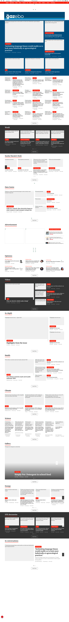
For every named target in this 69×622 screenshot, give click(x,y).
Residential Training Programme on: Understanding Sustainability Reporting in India (56, 238)
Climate (24, 2)
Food (48, 2)
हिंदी (3, 0)
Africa (30, 2)
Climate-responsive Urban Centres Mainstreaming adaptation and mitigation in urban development (56, 243)
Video (40, 2)
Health (7, 2)
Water (16, 2)
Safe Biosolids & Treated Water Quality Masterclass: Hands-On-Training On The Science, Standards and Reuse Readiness (56, 233)
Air (27, 2)
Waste (20, 2)
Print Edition (14, 0)
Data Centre (35, 2)
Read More (34, 179)
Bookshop (53, 2)
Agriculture (12, 2)
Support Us (21, 0)
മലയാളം (8, 0)
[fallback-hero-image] (24, 32)
